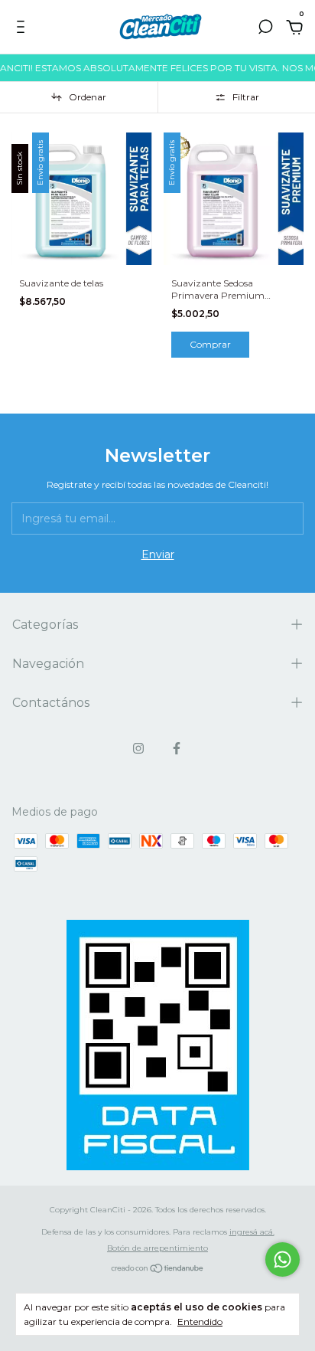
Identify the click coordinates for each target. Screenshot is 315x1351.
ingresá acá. (251, 1232)
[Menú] (23, 29)
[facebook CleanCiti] (176, 748)
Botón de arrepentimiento (157, 1248)
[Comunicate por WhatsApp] (282, 1259)
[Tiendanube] (158, 1270)
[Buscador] (265, 29)
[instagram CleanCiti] (138, 748)
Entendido (199, 1321)
